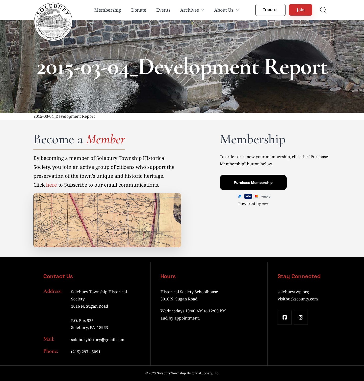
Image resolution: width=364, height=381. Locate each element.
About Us (223, 10)
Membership (107, 10)
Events (163, 10)
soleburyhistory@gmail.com (97, 339)
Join (301, 9)
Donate (138, 10)
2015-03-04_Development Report (64, 116)
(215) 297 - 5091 (86, 351)
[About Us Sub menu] (237, 9)
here (51, 184)
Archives (189, 10)
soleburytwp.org (293, 291)
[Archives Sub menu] (202, 9)
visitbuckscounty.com (298, 299)
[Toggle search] (323, 10)
